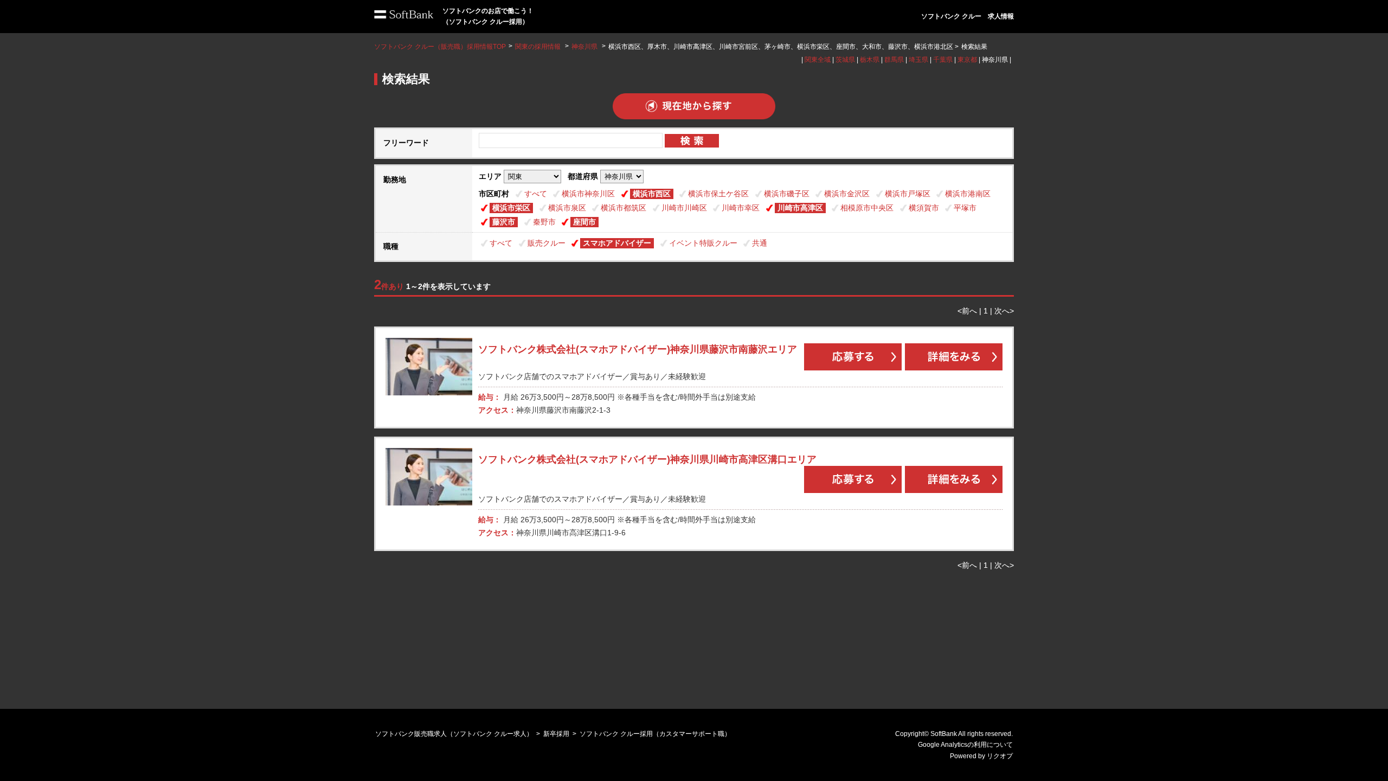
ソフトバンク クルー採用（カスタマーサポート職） (655, 734)
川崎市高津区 (800, 207)
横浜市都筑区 (623, 207)
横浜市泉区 (567, 207)
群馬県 (894, 59)
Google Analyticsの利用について (965, 744)
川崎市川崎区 (684, 207)
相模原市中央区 (867, 207)
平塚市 (965, 207)
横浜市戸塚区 (907, 193)
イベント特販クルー (703, 243)
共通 (759, 243)
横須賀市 (924, 207)
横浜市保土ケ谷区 (718, 193)
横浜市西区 (652, 193)
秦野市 (544, 221)
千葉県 (943, 59)
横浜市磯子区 (786, 193)
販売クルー (547, 243)
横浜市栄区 (511, 207)
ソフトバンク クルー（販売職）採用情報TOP (440, 46)
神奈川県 (584, 46)
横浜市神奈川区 (588, 193)
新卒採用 (556, 734)
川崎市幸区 (741, 207)
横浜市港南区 (968, 193)
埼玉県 (918, 59)
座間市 (584, 221)
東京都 (967, 59)
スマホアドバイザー (617, 243)
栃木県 (869, 59)
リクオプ (1000, 756)
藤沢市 (503, 221)
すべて (535, 193)
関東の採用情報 (538, 46)
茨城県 (845, 59)
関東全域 (818, 59)
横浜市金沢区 (847, 193)
